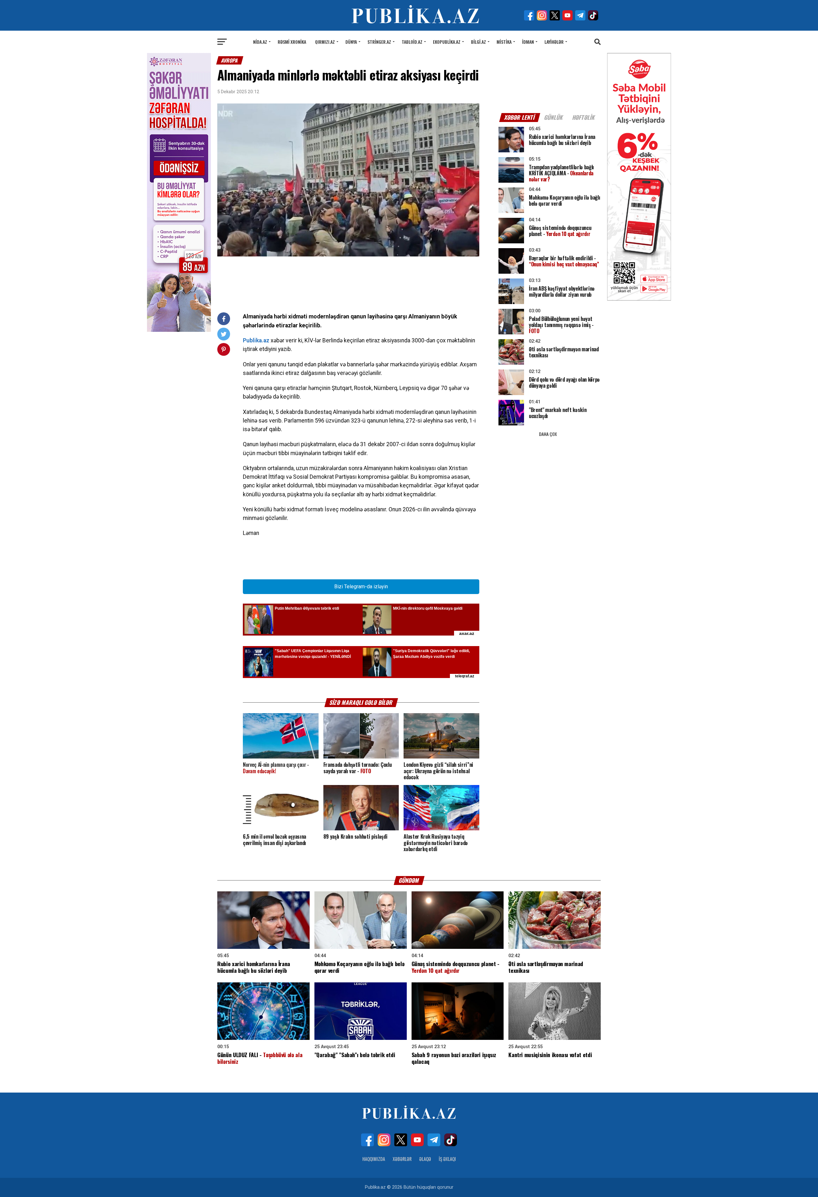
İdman (528, 41)
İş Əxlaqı (447, 1158)
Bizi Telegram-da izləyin (361, 586)
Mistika (504, 41)
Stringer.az (379, 41)
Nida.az (260, 41)
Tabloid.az (412, 41)
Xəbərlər (402, 1158)
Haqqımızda (373, 1158)
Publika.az (256, 340)
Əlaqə (425, 1158)
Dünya (351, 41)
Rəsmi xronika (292, 41)
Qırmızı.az (325, 41)
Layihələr (554, 41)
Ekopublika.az (446, 41)
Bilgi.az (478, 41)
